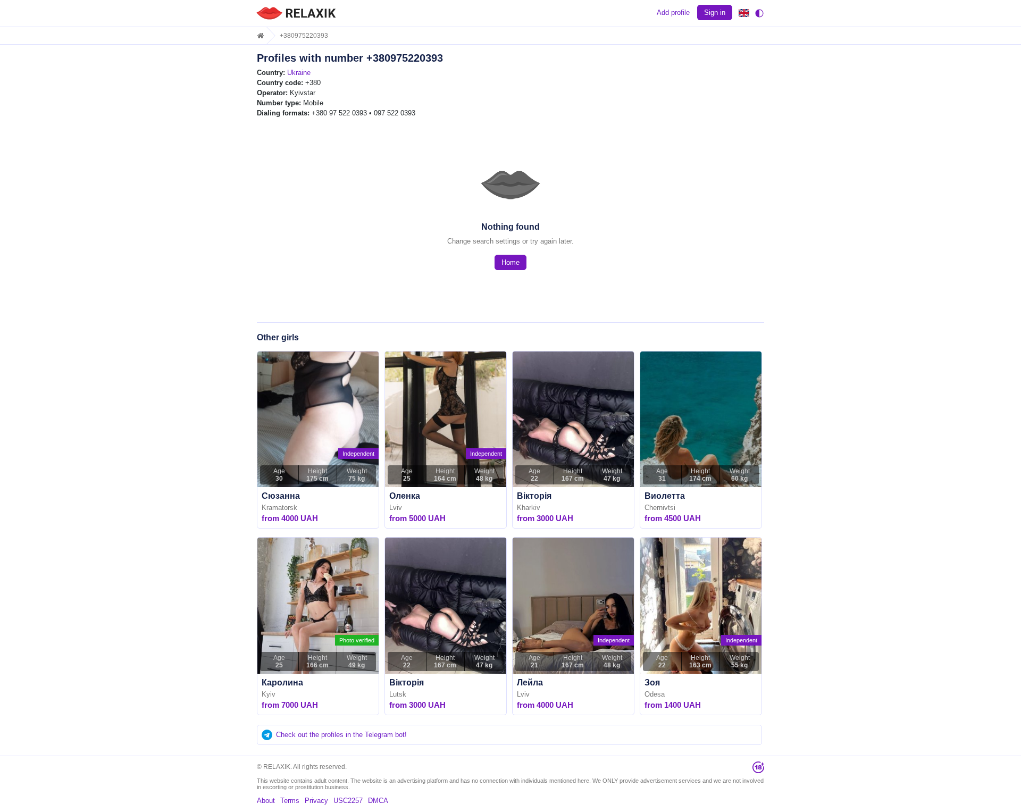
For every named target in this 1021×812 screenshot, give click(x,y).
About (266, 801)
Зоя (652, 682)
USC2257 (348, 801)
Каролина (282, 682)
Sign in (714, 12)
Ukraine (299, 73)
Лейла (530, 682)
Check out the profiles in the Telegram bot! (341, 735)
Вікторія (534, 495)
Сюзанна (281, 495)
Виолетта (665, 495)
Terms (289, 801)
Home (510, 262)
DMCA (378, 801)
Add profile (673, 12)
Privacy (316, 801)
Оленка (404, 495)
